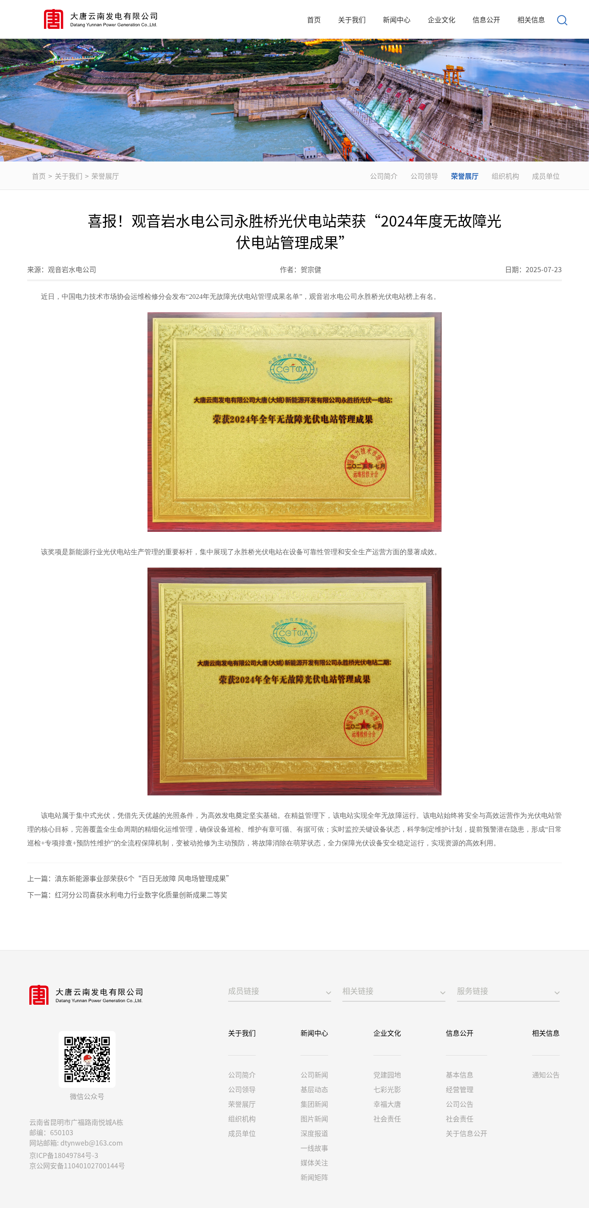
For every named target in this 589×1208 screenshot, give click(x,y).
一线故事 (314, 1148)
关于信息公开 (466, 1133)
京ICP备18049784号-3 (63, 1155)
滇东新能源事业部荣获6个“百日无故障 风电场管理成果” (144, 878)
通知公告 (546, 1074)
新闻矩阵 (314, 1177)
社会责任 (387, 1118)
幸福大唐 (387, 1104)
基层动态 (314, 1089)
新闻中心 (396, 19)
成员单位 (546, 176)
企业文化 (441, 19)
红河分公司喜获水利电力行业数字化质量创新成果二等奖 (141, 894)
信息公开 (486, 19)
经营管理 (459, 1089)
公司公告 (459, 1104)
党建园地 (387, 1074)
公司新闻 (314, 1074)
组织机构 (505, 176)
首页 (314, 19)
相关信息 (531, 19)
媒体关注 (314, 1162)
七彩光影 (387, 1089)
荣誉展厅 (105, 176)
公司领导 (424, 176)
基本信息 (459, 1074)
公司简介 (384, 176)
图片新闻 (314, 1118)
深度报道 (314, 1133)
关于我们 (352, 19)
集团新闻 (314, 1104)
